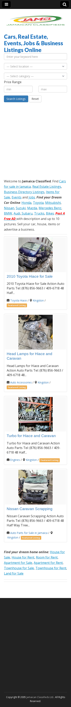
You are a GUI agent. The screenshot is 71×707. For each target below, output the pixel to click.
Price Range (12, 82)
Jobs (32, 197)
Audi (17, 213)
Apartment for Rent (48, 563)
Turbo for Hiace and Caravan (31, 436)
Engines (15, 460)
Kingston (38, 300)
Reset (35, 99)
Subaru (27, 213)
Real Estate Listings (46, 186)
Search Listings (16, 99)
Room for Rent (47, 557)
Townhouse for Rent (51, 568)
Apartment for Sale (18, 563)
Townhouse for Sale (19, 568)
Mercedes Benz (50, 208)
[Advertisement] (35, 140)
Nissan (9, 208)
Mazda (32, 208)
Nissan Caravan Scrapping (29, 509)
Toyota (38, 202)
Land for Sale (13, 573)
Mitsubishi (53, 202)
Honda (26, 202)
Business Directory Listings (24, 192)
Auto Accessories (21, 382)
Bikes (50, 213)
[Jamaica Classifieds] (35, 18)
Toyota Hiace (18, 300)
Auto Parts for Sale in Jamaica (29, 533)
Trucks (39, 213)
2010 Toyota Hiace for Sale (30, 276)
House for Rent (23, 557)
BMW (8, 213)
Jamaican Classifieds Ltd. (40, 697)
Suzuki (21, 208)
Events (16, 197)
